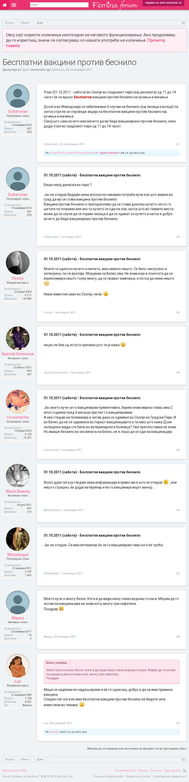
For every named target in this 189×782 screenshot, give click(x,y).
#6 (178, 510)
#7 (178, 573)
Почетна (155, 770)
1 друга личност (109, 152)
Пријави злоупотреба (108, 776)
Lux (46, 723)
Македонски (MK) (14, 770)
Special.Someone (55, 372)
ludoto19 (71, 152)
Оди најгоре (172, 770)
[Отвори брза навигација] (183, 22)
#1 (178, 144)
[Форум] (14, 5)
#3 (178, 312)
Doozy (48, 312)
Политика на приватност (170, 776)
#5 (178, 450)
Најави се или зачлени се (163, 2)
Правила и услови (138, 776)
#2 (178, 236)
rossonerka (51, 450)
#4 (178, 372)
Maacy (48, 636)
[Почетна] (4, 5)
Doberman (57, 69)
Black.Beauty (52, 510)
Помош (142, 770)
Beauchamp (86, 152)
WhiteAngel (51, 573)
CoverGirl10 (56, 152)
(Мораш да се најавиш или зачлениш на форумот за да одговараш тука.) (137, 748)
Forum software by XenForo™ (37, 776)
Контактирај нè (125, 770)
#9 (178, 723)
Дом (26, 69)
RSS (185, 770)
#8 (178, 636)
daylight (54, 731)
